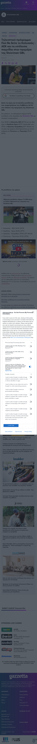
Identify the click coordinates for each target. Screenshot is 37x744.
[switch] (30, 346)
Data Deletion (8, 431)
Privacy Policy (28, 431)
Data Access (18, 431)
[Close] (33, 312)
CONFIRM (11, 425)
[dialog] (18, 372)
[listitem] (18, 342)
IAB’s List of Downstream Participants (20, 337)
